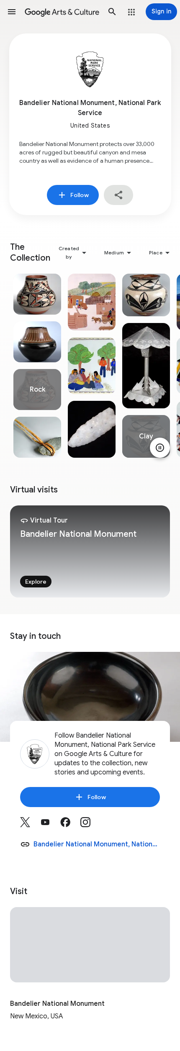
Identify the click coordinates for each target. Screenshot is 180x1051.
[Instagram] (90, 825)
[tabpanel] (37, 366)
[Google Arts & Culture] (61, 11)
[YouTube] (50, 825)
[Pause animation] (160, 448)
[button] (12, 12)
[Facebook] (70, 825)
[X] (30, 825)
